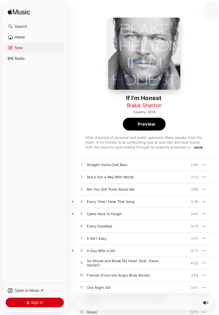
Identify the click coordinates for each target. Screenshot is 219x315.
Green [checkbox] (92, 312)
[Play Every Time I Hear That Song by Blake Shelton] (81, 201)
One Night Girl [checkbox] (99, 287)
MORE (198, 147)
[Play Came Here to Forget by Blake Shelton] (81, 213)
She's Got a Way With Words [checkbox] (110, 177)
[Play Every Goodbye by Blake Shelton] (81, 226)
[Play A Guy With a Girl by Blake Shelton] (81, 250)
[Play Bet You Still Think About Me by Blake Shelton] (81, 189)
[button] (35, 26)
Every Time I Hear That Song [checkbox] (110, 201)
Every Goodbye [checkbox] (99, 226)
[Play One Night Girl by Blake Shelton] (81, 287)
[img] (19, 12)
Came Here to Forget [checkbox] (104, 214)
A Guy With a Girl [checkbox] (101, 251)
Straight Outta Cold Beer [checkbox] (107, 165)
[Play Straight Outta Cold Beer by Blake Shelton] (81, 164)
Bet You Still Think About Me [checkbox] (111, 189)
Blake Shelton (144, 105)
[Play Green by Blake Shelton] (81, 312)
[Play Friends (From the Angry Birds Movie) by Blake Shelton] (81, 275)
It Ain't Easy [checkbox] (96, 238)
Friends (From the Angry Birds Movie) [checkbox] (118, 275)
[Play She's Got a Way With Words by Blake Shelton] (81, 177)
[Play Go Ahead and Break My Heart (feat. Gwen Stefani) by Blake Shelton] (81, 263)
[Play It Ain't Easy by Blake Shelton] (81, 238)
